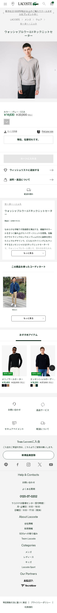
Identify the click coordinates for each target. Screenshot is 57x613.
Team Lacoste (29, 539)
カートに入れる (28, 159)
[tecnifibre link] (28, 585)
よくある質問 (28, 489)
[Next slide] (55, 70)
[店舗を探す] (13, 4)
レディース (28, 557)
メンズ (28, 552)
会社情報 (28, 524)
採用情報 (28, 529)
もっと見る (28, 253)
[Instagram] (28, 464)
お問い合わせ (28, 483)
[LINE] (6, 464)
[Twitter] (40, 464)
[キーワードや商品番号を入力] (44, 4)
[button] (52, 368)
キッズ (28, 562)
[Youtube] (51, 464)
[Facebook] (17, 464)
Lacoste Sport (28, 567)
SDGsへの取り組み (28, 534)
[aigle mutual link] (28, 580)
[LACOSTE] (28, 4)
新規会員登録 (28, 455)
